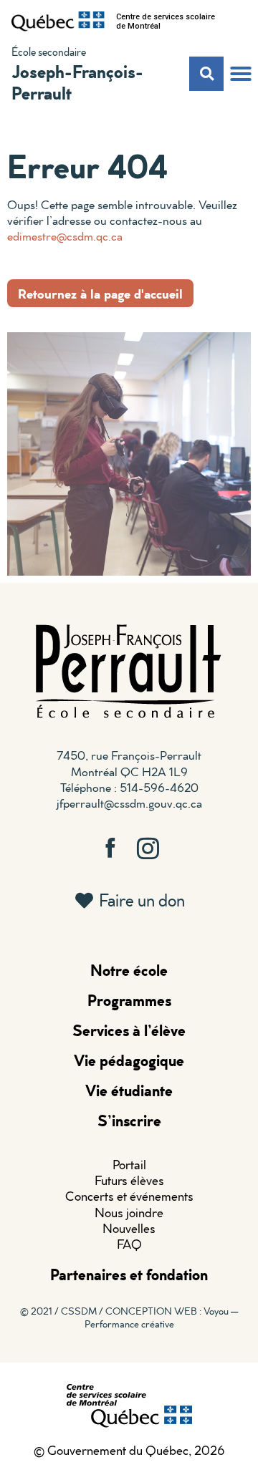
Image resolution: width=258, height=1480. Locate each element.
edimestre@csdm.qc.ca (65, 236)
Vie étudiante (129, 1090)
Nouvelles (129, 1228)
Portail (129, 1165)
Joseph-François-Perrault (77, 81)
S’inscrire (129, 1120)
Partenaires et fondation (129, 1274)
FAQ (129, 1244)
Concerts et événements (129, 1196)
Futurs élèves (129, 1180)
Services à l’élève (129, 1030)
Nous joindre (129, 1213)
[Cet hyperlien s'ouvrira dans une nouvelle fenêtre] (58, 21)
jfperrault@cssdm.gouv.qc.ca (129, 803)
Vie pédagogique (129, 1060)
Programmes (129, 1000)
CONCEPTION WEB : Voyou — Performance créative (162, 1317)
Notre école (129, 970)
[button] (241, 74)
